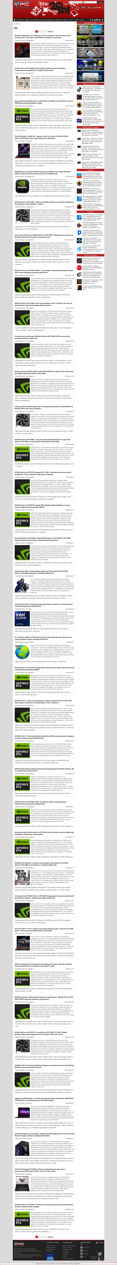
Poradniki (59, 20)
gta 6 (64, 1229)
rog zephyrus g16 (64, 1160)
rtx (25, 62)
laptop (71, 161)
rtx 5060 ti (29, 565)
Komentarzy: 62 (69, 176)
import (51, 431)
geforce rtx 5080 (43, 60)
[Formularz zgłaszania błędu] (97, 1256)
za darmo (63, 598)
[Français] (97, 8)
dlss (19, 60)
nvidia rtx (57, 629)
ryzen (16, 958)
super (60, 1024)
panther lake (61, 1158)
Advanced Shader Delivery (25, 793)
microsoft (62, 793)
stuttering (33, 796)
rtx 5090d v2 (55, 1024)
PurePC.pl (17, 24)
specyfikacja (27, 165)
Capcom (35, 596)
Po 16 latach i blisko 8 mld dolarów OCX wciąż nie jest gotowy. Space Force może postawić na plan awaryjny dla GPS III (43, 638)
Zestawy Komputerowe (47, 20)
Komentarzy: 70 (69, 837)
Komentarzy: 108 (69, 275)
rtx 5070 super (61, 363)
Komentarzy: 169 (69, 207)
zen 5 (56, 1198)
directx (34, 793)
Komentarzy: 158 (69, 376)
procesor (27, 631)
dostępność (26, 1021)
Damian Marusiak (20, 40)
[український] (95, 8)
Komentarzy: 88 (69, 444)
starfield (69, 727)
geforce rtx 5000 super (38, 295)
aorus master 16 (31, 1123)
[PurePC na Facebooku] (90, 20)
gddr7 (24, 92)
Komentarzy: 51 (69, 807)
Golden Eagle (43, 629)
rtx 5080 (33, 62)
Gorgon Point (18, 1196)
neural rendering (29, 727)
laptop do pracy (41, 955)
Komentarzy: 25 (69, 510)
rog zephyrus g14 (54, 1160)
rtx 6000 (32, 922)
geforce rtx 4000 (22, 1092)
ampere (20, 328)
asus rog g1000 (28, 1158)
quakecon (68, 128)
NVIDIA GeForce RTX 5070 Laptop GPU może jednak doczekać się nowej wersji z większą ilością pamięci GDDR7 (44, 669)
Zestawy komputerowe (69, 1245)
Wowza (68, 196)
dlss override (43, 1090)
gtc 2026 (44, 760)
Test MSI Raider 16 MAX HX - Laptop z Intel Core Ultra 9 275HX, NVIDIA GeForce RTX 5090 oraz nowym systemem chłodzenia (41, 137)
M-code (34, 661)
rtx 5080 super (23, 365)
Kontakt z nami (51, 1245)
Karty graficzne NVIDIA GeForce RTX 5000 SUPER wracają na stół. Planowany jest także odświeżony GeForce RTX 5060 (44, 372)
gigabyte (56, 1123)
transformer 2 (67, 1092)
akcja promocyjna (22, 596)
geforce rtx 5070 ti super (63, 295)
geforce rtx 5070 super (50, 295)
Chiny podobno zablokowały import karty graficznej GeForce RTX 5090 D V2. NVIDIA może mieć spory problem (44, 407)
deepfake (20, 196)
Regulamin (49, 1251)
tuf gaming (43, 1198)
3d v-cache (20, 1123)
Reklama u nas (50, 1249)
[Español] (100, 8)
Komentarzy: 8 (70, 672)
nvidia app (43, 1092)
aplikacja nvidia (27, 1090)
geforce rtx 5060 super (43, 360)
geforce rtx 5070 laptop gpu (49, 496)
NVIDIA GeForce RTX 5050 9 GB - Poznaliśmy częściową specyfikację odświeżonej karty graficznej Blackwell (40, 803)
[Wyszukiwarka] (102, 20)
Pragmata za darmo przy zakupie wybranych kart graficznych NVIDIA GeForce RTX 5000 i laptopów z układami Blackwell (41, 572)
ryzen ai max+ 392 (22, 1198)
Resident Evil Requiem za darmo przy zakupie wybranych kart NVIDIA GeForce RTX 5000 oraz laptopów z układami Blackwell (41, 864)
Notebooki (29, 141)
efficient (30, 629)
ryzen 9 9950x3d (43, 1163)
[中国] (102, 8)
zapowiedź (23, 95)
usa (24, 433)
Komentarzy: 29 (69, 576)
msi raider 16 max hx (31, 163)
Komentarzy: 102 (69, 1070)
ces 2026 (46, 1123)
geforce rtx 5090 (38, 128)
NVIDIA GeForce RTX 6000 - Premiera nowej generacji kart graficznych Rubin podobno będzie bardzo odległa (44, 1206)
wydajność (41, 165)
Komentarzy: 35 (69, 40)
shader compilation (24, 796)
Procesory (28, 609)
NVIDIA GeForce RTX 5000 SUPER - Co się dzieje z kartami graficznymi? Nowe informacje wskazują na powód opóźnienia (44, 271)
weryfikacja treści (56, 196)
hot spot (54, 226)
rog (67, 1158)
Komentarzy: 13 (69, 868)
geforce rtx (31, 125)
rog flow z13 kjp (28, 1160)
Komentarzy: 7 (70, 477)
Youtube (86, 1253)
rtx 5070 (24, 499)
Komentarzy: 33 (69, 411)
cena (30, 161)
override (59, 1092)
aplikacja (20, 1090)
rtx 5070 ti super (66, 398)
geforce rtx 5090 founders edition (52, 128)
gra (34, 598)
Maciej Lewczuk (19, 176)
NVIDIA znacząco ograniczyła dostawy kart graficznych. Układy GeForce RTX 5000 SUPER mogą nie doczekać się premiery (44, 998)
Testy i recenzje (67, 1247)
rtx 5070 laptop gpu (32, 499)
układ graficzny (46, 297)
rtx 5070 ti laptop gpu (54, 1125)
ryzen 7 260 (22, 958)
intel (68, 161)
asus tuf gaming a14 (29, 1194)
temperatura (34, 229)
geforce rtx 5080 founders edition (24, 128)
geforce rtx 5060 (33, 60)
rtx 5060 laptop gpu (57, 1196)
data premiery (29, 1229)
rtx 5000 (28, 229)
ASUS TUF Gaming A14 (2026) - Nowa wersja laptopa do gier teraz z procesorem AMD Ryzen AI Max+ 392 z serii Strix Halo (40, 1170)
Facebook (86, 1247)
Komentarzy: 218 (69, 240)
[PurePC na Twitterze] (92, 20)
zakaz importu (29, 433)
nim (27, 196)
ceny (24, 464)
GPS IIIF (29, 661)
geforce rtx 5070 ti (67, 596)
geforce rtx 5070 (38, 125)
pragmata (49, 598)
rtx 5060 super (52, 363)
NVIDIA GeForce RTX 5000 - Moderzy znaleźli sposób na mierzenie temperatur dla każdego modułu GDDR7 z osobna (44, 203)
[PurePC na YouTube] (95, 20)
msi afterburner (66, 226)
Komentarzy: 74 (69, 969)
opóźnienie (22, 922)
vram (46, 499)
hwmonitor (49, 262)
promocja (55, 598)
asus (22, 1158)
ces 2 (38, 1194)
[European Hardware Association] (50, 1257)
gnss (19, 661)
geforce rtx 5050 (49, 328)
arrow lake (20, 161)
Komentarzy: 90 (69, 609)
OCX (50, 661)
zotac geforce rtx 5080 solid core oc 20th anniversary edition (46, 95)
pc (61, 60)
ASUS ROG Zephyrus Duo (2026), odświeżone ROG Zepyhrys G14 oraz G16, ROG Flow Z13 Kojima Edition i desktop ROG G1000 (44, 1135)
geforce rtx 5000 (47, 226)
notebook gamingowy (49, 163)
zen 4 (33, 958)
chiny (24, 431)
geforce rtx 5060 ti (52, 562)
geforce (27, 60)
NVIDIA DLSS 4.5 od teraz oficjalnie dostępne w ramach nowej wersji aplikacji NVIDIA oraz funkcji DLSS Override (44, 1066)
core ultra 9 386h (42, 1158)
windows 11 (35, 165)
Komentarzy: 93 (69, 341)
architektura (21, 1229)
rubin (35, 922)
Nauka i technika (29, 642)
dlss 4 (39, 596)
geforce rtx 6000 (68, 725)
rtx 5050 (28, 330)
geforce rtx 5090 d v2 (43, 431)
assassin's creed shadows (24, 725)
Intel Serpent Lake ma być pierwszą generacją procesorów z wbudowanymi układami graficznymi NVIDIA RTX (44, 605)
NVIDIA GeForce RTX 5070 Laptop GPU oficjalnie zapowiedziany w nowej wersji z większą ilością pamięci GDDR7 (42, 506)
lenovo (62, 692)
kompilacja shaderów (53, 793)
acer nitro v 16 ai (30, 953)
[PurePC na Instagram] (97, 20)
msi (24, 163)
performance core (20, 631)
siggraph (37, 196)
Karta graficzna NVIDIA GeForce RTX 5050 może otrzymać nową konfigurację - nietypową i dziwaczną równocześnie (44, 833)
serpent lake (36, 631)
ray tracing (21, 62)
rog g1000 (36, 1160)
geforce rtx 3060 (40, 328)
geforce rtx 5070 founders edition (52, 125)
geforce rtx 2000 (62, 1090)
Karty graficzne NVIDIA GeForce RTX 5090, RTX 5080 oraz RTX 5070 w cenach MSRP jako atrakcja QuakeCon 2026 (44, 102)
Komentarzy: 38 (69, 773)
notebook (40, 163)
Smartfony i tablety (68, 1249)
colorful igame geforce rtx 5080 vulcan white (39, 259)
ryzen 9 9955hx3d (33, 1127)
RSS (85, 1257)
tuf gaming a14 (51, 1198)
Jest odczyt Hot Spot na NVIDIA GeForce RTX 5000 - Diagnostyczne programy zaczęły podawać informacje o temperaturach (44, 236)
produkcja (21, 991)
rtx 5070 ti (38, 1024)
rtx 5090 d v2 (18, 433)
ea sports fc (27, 760)
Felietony (65, 20)
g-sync (42, 1194)
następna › (50, 31)
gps (22, 661)
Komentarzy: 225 (69, 1002)
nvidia (51, 92)
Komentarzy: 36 (69, 308)
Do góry (100, 1242)
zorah (56, 763)
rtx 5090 (70, 431)
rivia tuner (59, 262)
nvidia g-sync (40, 1196)
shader (17, 796)
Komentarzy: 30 (69, 141)
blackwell (20, 92)
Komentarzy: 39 (69, 73)
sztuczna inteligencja (45, 196)
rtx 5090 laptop (24, 1127)
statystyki (20, 466)
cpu (26, 629)
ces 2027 (25, 360)
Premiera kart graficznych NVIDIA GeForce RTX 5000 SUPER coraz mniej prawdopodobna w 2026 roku (42, 337)
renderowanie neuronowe (45, 727)
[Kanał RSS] (99, 20)
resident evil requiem (58, 727)
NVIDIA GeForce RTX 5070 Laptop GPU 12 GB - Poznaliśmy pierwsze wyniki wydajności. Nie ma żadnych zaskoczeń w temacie (43, 473)
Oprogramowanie (29, 176)
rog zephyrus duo (44, 1160)
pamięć (21, 229)
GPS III (25, 661)
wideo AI (63, 196)
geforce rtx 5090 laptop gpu (58, 161)
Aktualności (66, 1253)
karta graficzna (45, 92)
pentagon (54, 661)
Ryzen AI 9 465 (52, 1163)
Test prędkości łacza (68, 1258)
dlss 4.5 (22, 60)
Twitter (85, 1250)
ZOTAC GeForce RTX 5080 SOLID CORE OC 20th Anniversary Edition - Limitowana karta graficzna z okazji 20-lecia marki (40, 69)
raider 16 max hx (64, 163)
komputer (50, 60)
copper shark (21, 629)
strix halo (37, 1198)
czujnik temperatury (28, 226)
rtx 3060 (23, 330)
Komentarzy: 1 (70, 1138)
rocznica (57, 92)
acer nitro (23, 953)
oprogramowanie (51, 1092)
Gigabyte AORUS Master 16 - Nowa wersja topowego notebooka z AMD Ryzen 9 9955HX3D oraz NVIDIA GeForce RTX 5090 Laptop (44, 1099)
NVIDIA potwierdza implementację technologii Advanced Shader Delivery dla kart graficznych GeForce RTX (44, 770)
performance (63, 629)
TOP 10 (71, 20)
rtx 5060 (29, 62)
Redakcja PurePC (51, 1247)
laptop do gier (19, 163)
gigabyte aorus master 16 (66, 1123)
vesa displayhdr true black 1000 (47, 1127)
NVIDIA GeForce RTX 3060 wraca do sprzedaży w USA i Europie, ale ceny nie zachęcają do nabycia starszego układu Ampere (43, 304)
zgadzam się (65, 1262)
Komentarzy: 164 (69, 1209)
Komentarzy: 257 (69, 901)
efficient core (36, 629)
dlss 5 (38, 725)
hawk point (21, 955)
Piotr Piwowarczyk (20, 341)
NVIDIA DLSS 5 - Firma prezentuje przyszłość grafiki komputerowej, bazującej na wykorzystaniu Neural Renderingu (44, 737)
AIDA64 (20, 259)
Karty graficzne (30, 40)
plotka (28, 1231)
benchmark (21, 496)
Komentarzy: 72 (69, 543)
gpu (24, 196)
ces (43, 1123)
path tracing (57, 60)
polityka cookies (100, 1262)
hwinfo (59, 226)
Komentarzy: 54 (69, 106)
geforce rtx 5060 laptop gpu (65, 1194)
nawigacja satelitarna (42, 661)
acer (19, 953)
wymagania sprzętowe (42, 62)
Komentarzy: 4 (70, 642)
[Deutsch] (92, 8)
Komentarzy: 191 (69, 1037)
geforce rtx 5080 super (21, 297)
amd (37, 953)
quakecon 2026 (19, 130)
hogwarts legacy (19, 727)
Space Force (63, 661)
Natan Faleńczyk (19, 444)
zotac (28, 95)
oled (38, 1125)
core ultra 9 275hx (37, 161)
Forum (77, 20)
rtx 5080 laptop (69, 1125)
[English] (89, 8)
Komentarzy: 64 (69, 1174)
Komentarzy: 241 (69, 741)
